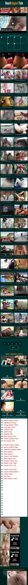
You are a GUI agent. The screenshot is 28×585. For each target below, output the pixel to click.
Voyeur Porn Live (10, 465)
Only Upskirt (8, 452)
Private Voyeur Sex (11, 461)
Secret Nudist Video (11, 447)
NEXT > (14, 347)
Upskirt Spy (8, 432)
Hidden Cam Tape (10, 463)
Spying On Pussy (10, 423)
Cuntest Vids (8, 429)
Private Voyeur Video (11, 445)
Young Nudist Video (11, 425)
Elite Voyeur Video (10, 478)
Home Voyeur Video (11, 420)
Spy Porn (7, 476)
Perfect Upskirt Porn (11, 438)
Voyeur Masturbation (11, 472)
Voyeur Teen (8, 474)
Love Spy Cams (9, 427)
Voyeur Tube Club (10, 469)
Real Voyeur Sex (10, 458)
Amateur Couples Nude (12, 449)
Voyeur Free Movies (11, 456)
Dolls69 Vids (8, 434)
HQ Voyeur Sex (9, 441)
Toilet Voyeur (8, 454)
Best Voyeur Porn (10, 436)
